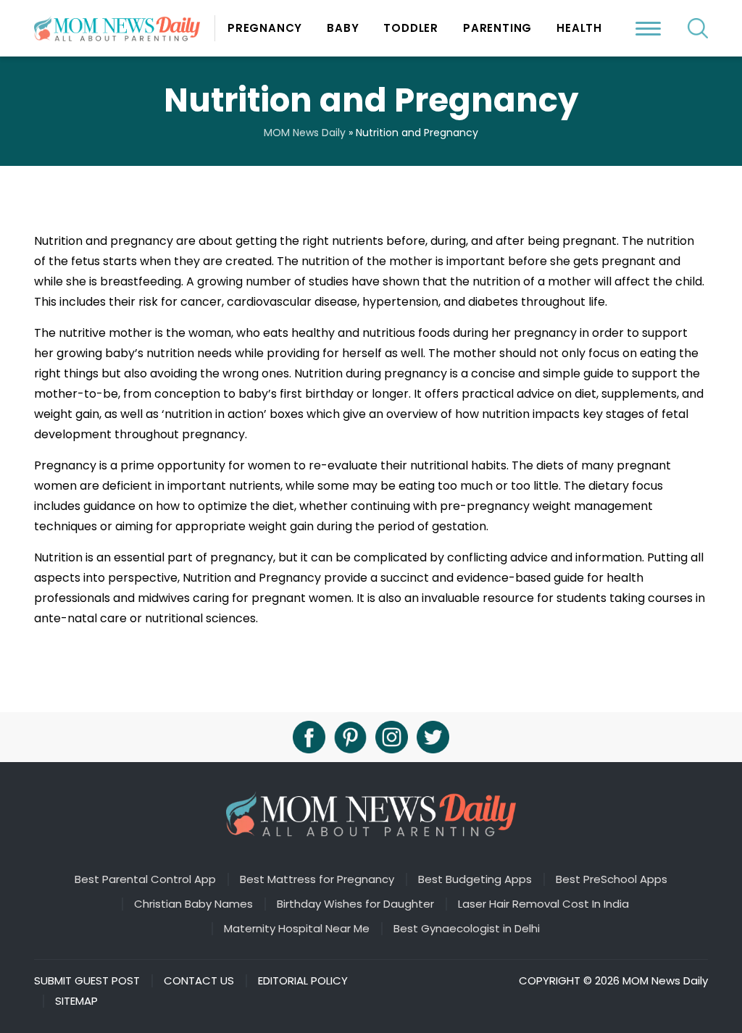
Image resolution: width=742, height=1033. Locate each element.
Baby (343, 27)
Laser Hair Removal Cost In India (543, 904)
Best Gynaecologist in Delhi (466, 928)
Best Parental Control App (145, 879)
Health (579, 27)
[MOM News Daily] (124, 28)
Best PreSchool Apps (611, 879)
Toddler (410, 27)
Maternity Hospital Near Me (297, 928)
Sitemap (76, 1001)
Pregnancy (265, 27)
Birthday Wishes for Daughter (355, 904)
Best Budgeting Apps (475, 879)
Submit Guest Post (87, 980)
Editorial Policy (303, 980)
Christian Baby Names (193, 904)
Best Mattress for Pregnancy (317, 879)
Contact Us (199, 980)
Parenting (497, 27)
